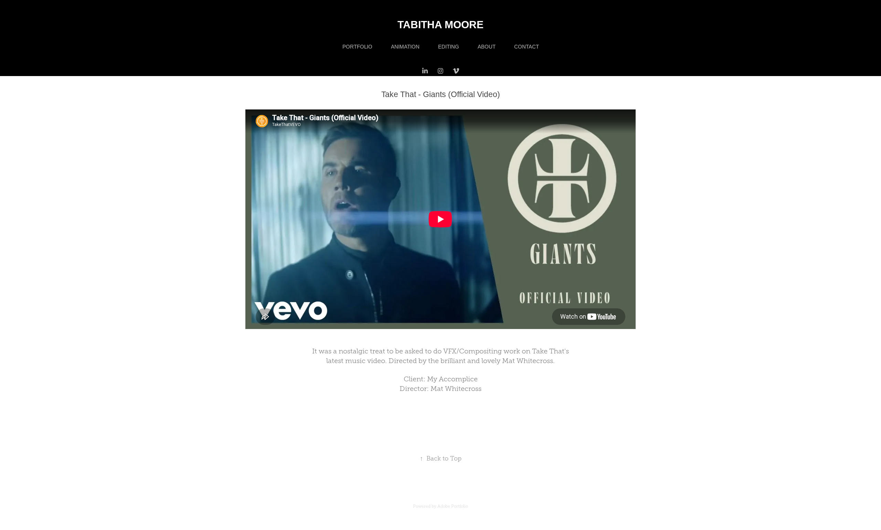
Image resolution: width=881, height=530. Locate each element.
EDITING (448, 47)
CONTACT (526, 47)
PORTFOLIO (357, 47)
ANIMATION (405, 47)
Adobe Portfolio (452, 506)
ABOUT (487, 47)
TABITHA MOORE (440, 24)
